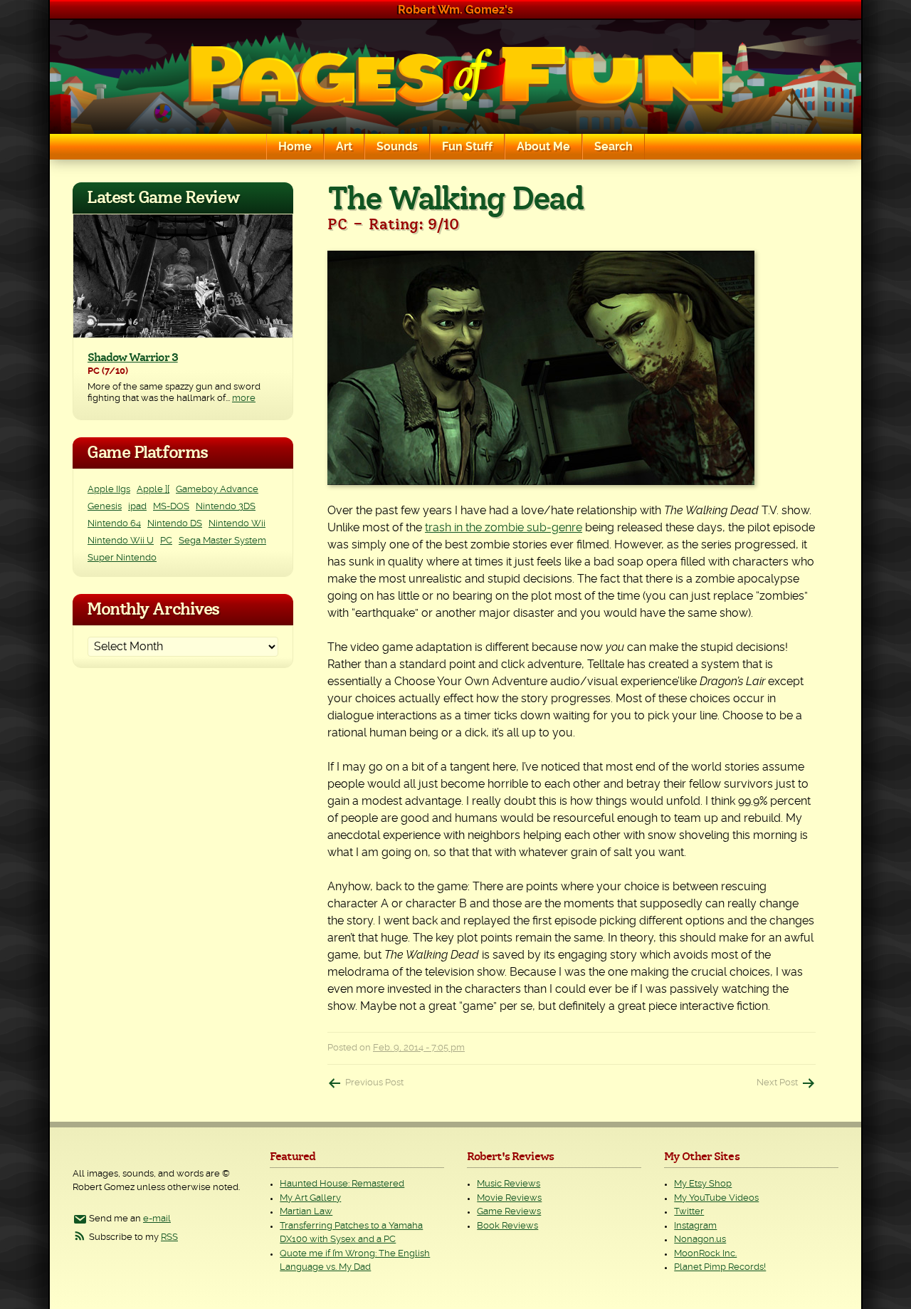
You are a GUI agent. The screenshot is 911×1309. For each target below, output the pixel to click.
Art (344, 146)
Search (613, 146)
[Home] (455, 77)
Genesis (105, 506)
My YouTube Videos (716, 1198)
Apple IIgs (109, 489)
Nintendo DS (174, 523)
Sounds (397, 146)
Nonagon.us (700, 1239)
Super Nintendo (122, 558)
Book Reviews (507, 1226)
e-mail (157, 1219)
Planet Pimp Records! (720, 1267)
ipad (137, 506)
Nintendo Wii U (121, 541)
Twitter (689, 1211)
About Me (543, 146)
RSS (169, 1237)
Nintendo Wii (237, 523)
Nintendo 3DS (226, 506)
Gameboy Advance (217, 489)
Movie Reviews (509, 1198)
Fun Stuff (467, 146)
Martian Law (306, 1211)
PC (166, 541)
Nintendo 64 (114, 523)
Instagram (695, 1226)
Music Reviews (508, 1184)
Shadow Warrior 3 (133, 357)
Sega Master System (222, 541)
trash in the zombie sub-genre (503, 527)
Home (295, 146)
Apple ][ (153, 489)
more (244, 398)
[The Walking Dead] (571, 368)
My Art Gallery (310, 1198)
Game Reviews (509, 1211)
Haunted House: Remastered (342, 1184)
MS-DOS (171, 506)
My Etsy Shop (703, 1184)
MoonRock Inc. (705, 1253)
